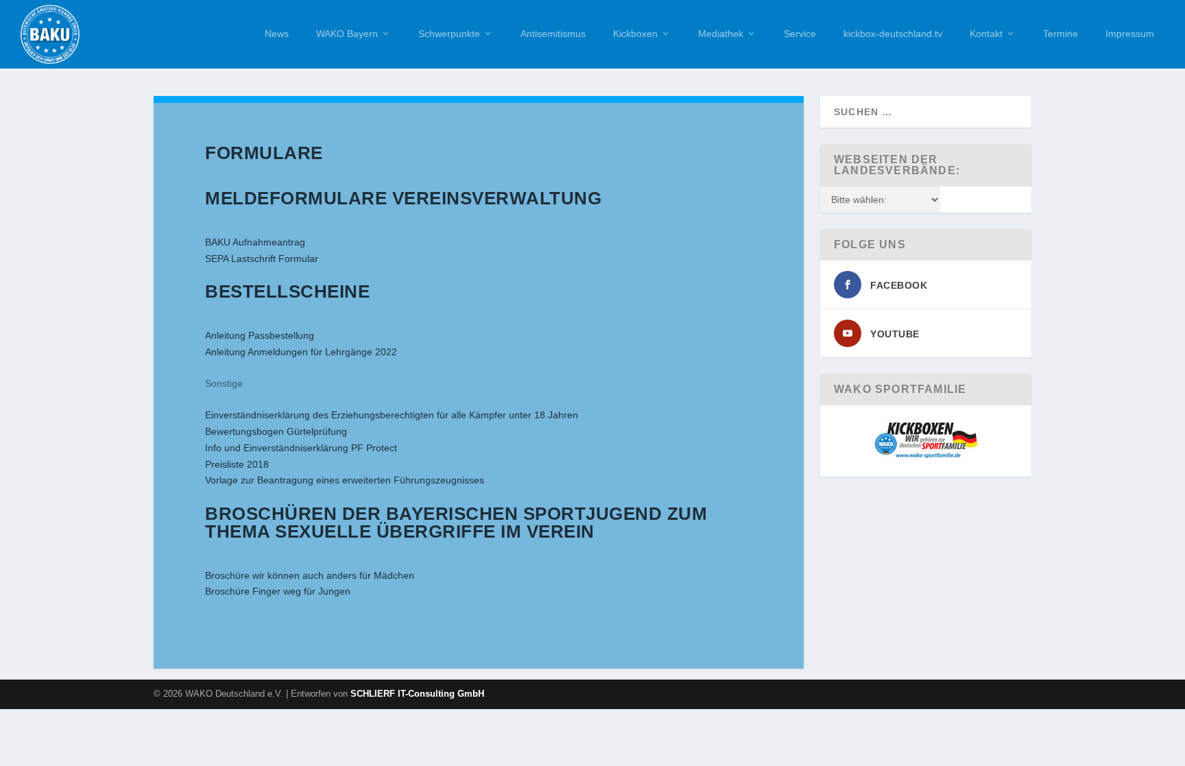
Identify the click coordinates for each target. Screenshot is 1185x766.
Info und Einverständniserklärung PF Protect (301, 447)
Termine (1060, 33)
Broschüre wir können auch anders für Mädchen (309, 575)
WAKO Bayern (347, 33)
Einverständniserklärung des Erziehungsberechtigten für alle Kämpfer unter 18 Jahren (391, 414)
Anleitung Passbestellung (259, 335)
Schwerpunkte (449, 33)
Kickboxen (635, 33)
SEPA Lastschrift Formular (261, 258)
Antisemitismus (553, 33)
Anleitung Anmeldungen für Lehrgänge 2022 (301, 351)
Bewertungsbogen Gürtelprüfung (276, 431)
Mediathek (720, 33)
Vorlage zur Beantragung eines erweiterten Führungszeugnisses (344, 480)
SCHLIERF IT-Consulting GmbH (417, 694)
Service (800, 33)
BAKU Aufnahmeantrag (255, 242)
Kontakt (986, 33)
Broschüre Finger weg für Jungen (277, 591)
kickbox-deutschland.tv (892, 33)
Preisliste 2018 (237, 464)
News (277, 33)
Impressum (1129, 33)
